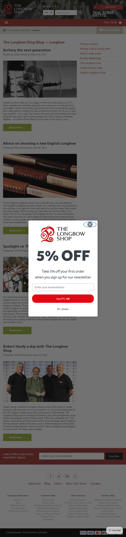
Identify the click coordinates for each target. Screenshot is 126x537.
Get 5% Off (63, 299)
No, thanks (63, 309)
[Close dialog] (90, 224)
